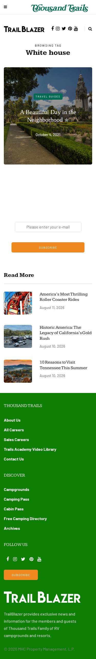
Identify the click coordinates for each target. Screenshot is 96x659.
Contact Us (14, 458)
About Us (12, 420)
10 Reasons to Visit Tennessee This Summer (63, 365)
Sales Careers (16, 439)
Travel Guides (48, 96)
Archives (12, 528)
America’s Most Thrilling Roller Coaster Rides (64, 297)
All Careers (14, 429)
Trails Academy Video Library (30, 449)
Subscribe (48, 247)
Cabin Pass (14, 508)
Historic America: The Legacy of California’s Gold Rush (66, 333)
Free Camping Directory (25, 518)
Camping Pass (16, 499)
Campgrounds (16, 489)
